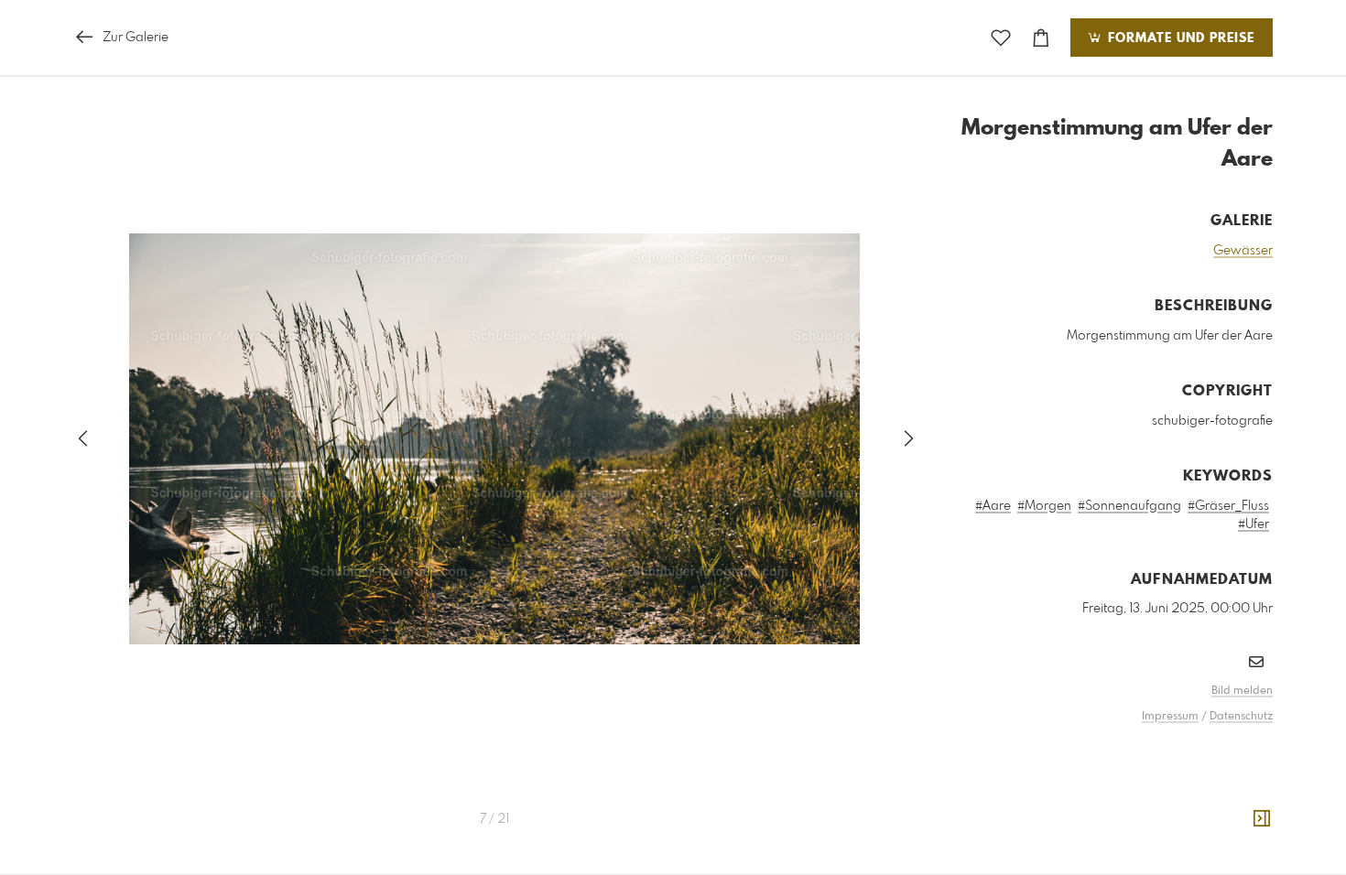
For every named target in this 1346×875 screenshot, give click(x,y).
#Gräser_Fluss (1228, 506)
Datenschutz (1241, 716)
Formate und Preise (1178, 38)
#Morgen (1044, 506)
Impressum (1170, 716)
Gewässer (1243, 250)
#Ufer (1253, 524)
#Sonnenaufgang (1129, 506)
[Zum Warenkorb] (1041, 38)
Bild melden (1242, 691)
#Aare (993, 506)
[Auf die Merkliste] (1001, 38)
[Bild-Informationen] (1262, 819)
